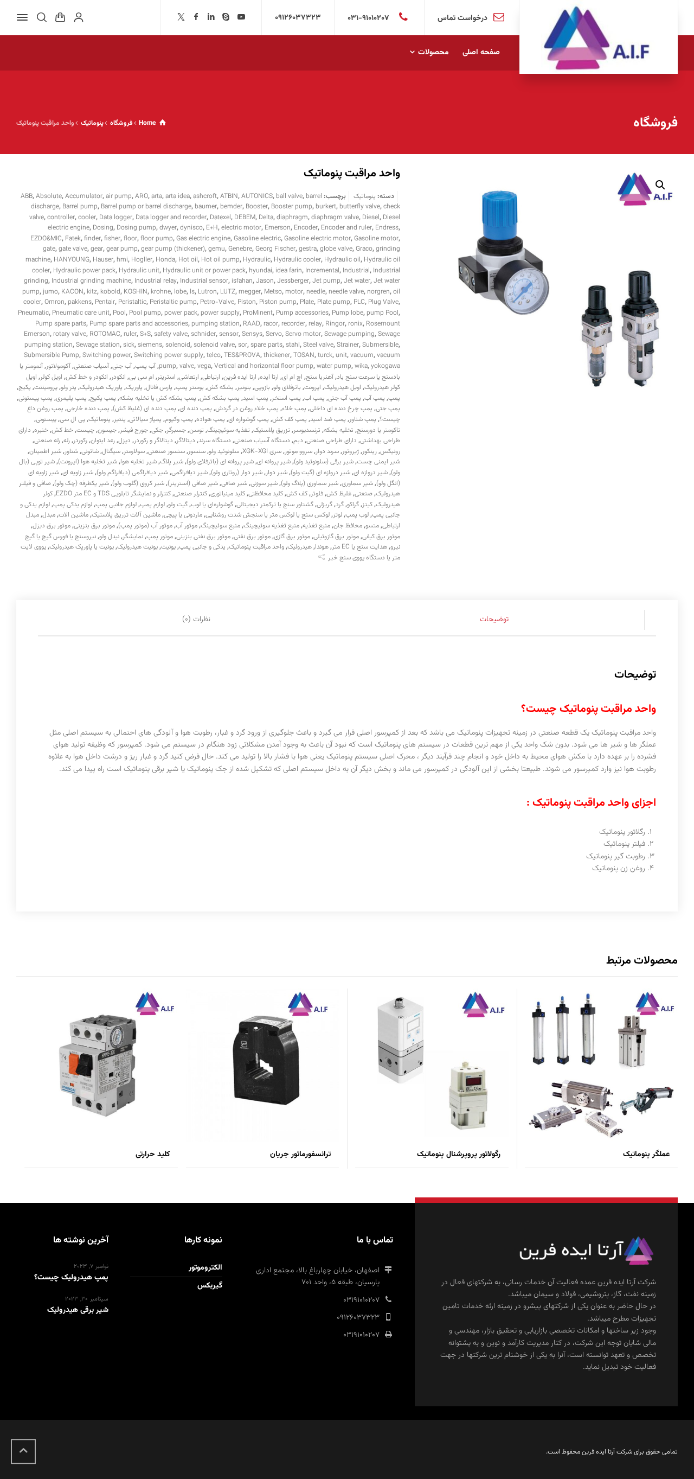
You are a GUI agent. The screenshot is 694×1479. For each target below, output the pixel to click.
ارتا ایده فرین (239, 377)
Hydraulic (257, 259)
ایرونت (312, 387)
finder (92, 238)
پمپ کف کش (289, 419)
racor (271, 323)
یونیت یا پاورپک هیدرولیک (81, 546)
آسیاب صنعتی (91, 366)
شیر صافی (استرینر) (193, 483)
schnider (203, 334)
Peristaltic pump (173, 302)
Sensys (252, 334)
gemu (216, 249)
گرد (340, 504)
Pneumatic (33, 313)
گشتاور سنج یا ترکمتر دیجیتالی (274, 504)
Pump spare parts (60, 323)
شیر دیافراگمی (189, 472)
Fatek (73, 238)
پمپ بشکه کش (220, 398)
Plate (307, 302)
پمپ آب (374, 398)
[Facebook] (196, 18)
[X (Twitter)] (181, 18)
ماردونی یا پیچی (183, 514)
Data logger (115, 217)
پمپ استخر (286, 398)
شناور (71, 451)
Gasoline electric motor (317, 238)
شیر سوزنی (264, 483)
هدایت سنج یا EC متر (359, 546)
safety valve (171, 334)
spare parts (266, 345)
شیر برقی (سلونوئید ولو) (324, 461)
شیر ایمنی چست (378, 461)
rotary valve (69, 334)
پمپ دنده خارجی (88, 408)
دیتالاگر (185, 440)
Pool (119, 313)
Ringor (335, 323)
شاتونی (90, 451)
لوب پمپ (357, 514)
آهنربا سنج (319, 377)
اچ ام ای (292, 377)
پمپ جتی (388, 408)
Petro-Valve (217, 302)
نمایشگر (133, 536)
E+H (212, 227)
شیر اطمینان (45, 451)
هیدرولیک (299, 546)
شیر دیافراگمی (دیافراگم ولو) (132, 472)
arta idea (177, 196)
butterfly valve (359, 206)
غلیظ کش (338, 493)
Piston (246, 302)
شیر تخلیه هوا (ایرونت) (87, 461)
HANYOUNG (71, 259)
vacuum (362, 355)
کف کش (296, 493)
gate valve (73, 249)
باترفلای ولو (287, 387)
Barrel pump (80, 206)
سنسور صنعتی (166, 451)
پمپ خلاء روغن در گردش (247, 408)
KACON (72, 291)
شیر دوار (276, 472)
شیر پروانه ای (274, 461)
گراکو (353, 504)
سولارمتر (134, 451)
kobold (110, 291)
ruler (130, 334)
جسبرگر (176, 430)
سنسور (196, 451)
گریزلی (324, 504)
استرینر (166, 377)
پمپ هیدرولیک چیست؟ (71, 1278)
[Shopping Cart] (60, 17)
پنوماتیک (365, 196)
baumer (206, 206)
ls (192, 291)
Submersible (380, 345)
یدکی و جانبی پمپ (202, 546)
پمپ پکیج (103, 398)
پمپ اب (314, 398)
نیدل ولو (109, 536)
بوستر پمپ (190, 387)
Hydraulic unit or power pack (204, 270)
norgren (378, 291)
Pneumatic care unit (81, 313)
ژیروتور (350, 451)
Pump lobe (347, 313)
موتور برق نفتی (252, 536)
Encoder (306, 227)
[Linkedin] (211, 18)
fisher (112, 238)
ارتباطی (211, 377)
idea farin (288, 270)
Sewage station (98, 345)
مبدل (48, 514)
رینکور (369, 451)
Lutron (207, 291)
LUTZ (227, 291)
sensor (229, 334)
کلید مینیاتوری (227, 493)
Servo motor (303, 334)
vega (204, 366)
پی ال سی (72, 419)
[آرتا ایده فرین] (598, 37)
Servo (274, 334)
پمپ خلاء (294, 408)
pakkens (80, 302)
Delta (266, 217)
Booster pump (291, 206)
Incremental (322, 270)
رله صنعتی (47, 440)
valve (186, 366)
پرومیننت (45, 387)
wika (361, 366)
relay (315, 323)
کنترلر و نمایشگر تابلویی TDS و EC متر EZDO (113, 493)
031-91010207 (369, 18)
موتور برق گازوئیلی (336, 536)
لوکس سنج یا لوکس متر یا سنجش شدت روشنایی (267, 514)
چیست (85, 430)
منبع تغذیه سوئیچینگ (271, 525)
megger (250, 291)
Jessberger (293, 281)
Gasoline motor (376, 238)
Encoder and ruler (346, 227)
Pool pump (145, 313)
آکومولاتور (58, 366)
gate (49, 249)
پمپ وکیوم (179, 419)
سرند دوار (327, 451)
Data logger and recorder (171, 217)
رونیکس (390, 451)
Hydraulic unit (139, 270)
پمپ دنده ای (195, 408)
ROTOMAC (104, 334)
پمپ (394, 398)
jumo (50, 291)
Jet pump (326, 281)
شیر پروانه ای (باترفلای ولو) (220, 461)
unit (341, 355)
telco (214, 355)
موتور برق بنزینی (94, 525)
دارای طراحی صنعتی (331, 440)
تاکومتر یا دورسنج (378, 430)
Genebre (240, 249)
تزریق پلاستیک (271, 430)
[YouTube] (241, 18)
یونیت (168, 546)
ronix (355, 323)
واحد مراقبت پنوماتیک (256, 546)
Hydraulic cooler (297, 259)
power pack (180, 313)
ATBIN (229, 196)
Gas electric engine (203, 238)
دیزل (124, 440)
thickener (277, 355)
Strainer (348, 345)
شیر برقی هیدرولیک (77, 1310)
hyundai (260, 270)
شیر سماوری (357, 483)
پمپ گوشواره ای (248, 419)
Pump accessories (302, 313)
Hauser (103, 259)
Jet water (357, 281)
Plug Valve (383, 302)
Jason (265, 281)
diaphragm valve (335, 217)
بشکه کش (220, 387)
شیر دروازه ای (371, 472)
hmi (122, 259)
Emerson (278, 227)
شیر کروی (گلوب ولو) (138, 483)
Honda (165, 259)
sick (128, 345)
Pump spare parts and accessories (138, 323)
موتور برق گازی (292, 536)
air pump (119, 196)
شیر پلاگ (171, 461)
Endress (387, 227)
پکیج (24, 387)
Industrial (356, 270)
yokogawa (385, 366)
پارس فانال (159, 387)
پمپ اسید (255, 398)
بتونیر (244, 387)
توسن (196, 430)
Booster (257, 206)
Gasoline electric (257, 238)
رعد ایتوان (103, 440)
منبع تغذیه (316, 525)
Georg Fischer (275, 249)
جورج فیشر (134, 430)
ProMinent (258, 313)
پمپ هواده (210, 419)
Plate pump (333, 302)
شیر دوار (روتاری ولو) (236, 472)
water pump (334, 366)
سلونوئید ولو (224, 451)
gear (97, 249)
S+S (145, 334)
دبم (298, 440)
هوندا (322, 546)
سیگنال (111, 451)
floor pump (156, 238)
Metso (273, 291)
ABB (27, 196)
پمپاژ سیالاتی (145, 419)
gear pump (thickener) (173, 249)
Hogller (141, 259)
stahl (293, 345)
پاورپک (134, 387)
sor (242, 345)
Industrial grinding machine (91, 281)
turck (325, 355)
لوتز (337, 514)
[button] (660, 185)
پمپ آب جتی (344, 398)
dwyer (168, 227)
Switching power (106, 355)
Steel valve (318, 345)
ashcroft (205, 196)
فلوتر (317, 493)
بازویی (262, 387)
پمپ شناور (362, 419)
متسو (372, 525)
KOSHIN (135, 291)
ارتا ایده (269, 377)
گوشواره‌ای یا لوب (212, 504)
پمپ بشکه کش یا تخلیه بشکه (157, 398)
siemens (150, 345)
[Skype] (226, 18)
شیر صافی (234, 483)
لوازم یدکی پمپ (72, 504)
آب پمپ (145, 366)
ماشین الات (73, 514)
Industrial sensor (204, 281)
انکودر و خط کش (87, 377)
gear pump (122, 249)
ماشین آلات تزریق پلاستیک (126, 514)
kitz (92, 291)
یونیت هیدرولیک (137, 546)
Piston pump (278, 302)
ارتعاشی (189, 377)
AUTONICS (257, 196)
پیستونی (46, 419)
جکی (157, 430)
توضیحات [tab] (494, 620)
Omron (54, 302)
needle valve (346, 291)
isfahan (242, 281)
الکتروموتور (205, 1268)
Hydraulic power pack (84, 270)
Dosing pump (136, 227)
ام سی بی (141, 377)
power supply (220, 313)
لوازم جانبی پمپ (116, 504)
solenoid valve (214, 345)
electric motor (241, 227)
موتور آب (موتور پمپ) (145, 525)
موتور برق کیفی (381, 536)
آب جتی (122, 366)
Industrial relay (155, 281)
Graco (364, 249)
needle (315, 291)
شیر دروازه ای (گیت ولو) (320, 472)
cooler (87, 217)
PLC (359, 302)
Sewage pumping (349, 334)
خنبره (41, 430)
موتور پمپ (159, 536)
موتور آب (186, 525)
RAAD (251, 323)
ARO (141, 196)
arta (156, 196)
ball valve (289, 196)
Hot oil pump (220, 259)
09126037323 (298, 18)
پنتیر (120, 419)
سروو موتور (298, 451)
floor (130, 238)
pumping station (215, 323)
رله (66, 440)
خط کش (62, 430)
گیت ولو (178, 504)
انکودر (118, 377)
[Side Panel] (24, 17)
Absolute (49, 196)
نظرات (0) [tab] (196, 620)
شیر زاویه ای (77, 472)
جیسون (107, 430)
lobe (180, 291)
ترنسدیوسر (306, 430)
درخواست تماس (462, 18)
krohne (161, 291)
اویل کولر (51, 377)
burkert (326, 206)
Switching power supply (168, 355)
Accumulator (83, 196)
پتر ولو (68, 387)
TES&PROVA (242, 355)
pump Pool (383, 313)
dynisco (191, 227)
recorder (293, 323)
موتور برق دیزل (51, 525)
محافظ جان (347, 525)
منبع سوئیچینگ (220, 525)
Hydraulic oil (342, 259)
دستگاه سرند (214, 440)
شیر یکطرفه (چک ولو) (81, 483)
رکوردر (80, 440)
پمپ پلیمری (71, 398)
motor (294, 291)
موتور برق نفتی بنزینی (203, 536)
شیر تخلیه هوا (138, 461)
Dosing (103, 227)
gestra (308, 249)
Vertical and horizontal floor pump (263, 366)
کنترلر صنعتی (190, 493)
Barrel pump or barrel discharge (146, 206)
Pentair (105, 302)
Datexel (220, 217)
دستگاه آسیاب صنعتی (262, 440)
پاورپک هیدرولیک (101, 387)
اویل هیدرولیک (342, 387)
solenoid (177, 345)
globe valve (336, 249)
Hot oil (188, 259)
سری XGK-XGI (261, 451)
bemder (231, 206)
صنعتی (363, 493)
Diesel (371, 217)
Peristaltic (132, 302)
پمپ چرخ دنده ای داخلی (341, 408)
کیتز (367, 504)
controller (61, 217)
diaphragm (292, 217)
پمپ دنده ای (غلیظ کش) (144, 408)
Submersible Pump (51, 355)
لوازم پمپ (152, 504)
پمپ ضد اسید (328, 419)
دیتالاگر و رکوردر (153, 440)
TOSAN (303, 355)
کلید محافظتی (265, 493)
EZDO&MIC (46, 238)
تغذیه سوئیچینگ (228, 430)
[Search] (42, 17)
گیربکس (209, 1286)
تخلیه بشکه (339, 430)
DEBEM (244, 217)
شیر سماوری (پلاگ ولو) (309, 483)
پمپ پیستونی (35, 398)
